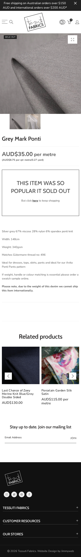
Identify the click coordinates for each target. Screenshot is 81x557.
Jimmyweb (67, 551)
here (35, 200)
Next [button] (72, 376)
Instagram (6, 494)
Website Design (47, 551)
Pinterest (21, 494)
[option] (40, 73)
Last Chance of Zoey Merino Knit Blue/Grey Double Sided (18, 394)
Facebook (29, 494)
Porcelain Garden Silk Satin (56, 392)
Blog (14, 494)
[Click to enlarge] (72, 39)
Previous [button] (8, 376)
